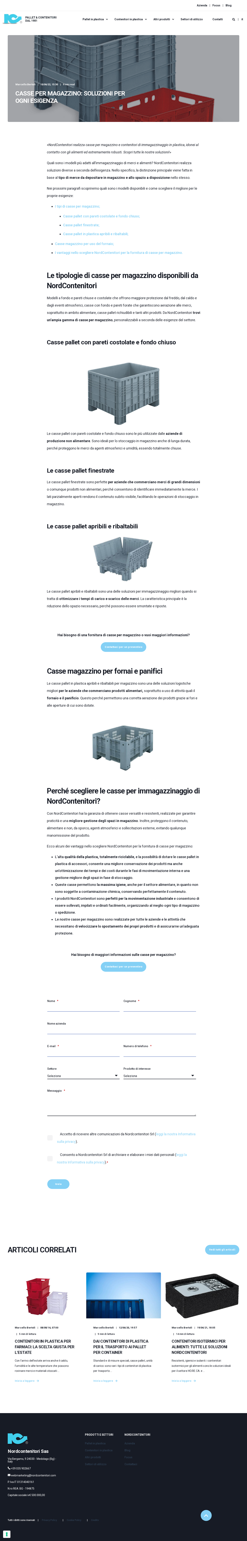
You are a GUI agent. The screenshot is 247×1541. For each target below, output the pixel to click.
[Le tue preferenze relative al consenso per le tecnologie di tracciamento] (6, 1534)
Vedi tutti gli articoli (222, 1249)
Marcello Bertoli (25, 84)
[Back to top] (206, 1515)
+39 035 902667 (21, 1468)
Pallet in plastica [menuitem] (93, 19)
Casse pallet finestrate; (81, 225)
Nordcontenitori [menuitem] (137, 1434)
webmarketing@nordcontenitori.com (33, 1475)
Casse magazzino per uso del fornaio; (84, 244)
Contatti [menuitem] (217, 19)
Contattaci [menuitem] (130, 1464)
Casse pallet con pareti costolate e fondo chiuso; (101, 216)
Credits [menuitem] (95, 1520)
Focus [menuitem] (216, 5)
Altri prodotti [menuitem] (161, 19)
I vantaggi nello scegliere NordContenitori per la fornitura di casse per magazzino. (119, 253)
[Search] (234, 19)
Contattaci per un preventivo (123, 646)
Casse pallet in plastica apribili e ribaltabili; (95, 234)
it (242, 19)
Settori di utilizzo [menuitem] (192, 19)
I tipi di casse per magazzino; (77, 206)
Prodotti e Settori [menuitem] (99, 1434)
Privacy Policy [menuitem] (49, 1520)
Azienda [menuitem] (202, 5)
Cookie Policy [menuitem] (74, 1520)
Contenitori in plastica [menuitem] (128, 19)
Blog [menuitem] (229, 5)
